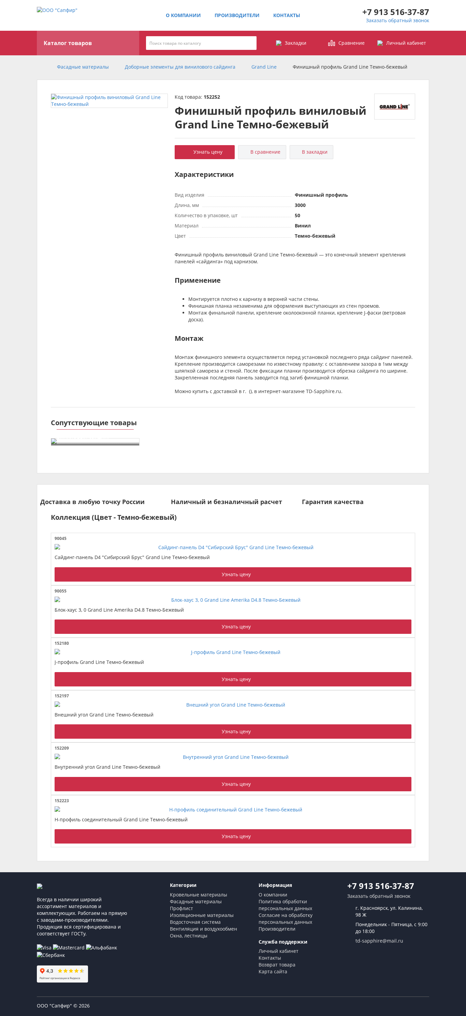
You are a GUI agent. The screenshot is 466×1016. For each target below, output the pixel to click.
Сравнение (351, 43)
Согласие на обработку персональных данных (285, 918)
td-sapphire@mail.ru (379, 940)
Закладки (295, 43)
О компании (183, 15)
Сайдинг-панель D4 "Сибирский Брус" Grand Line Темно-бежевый (132, 557)
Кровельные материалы (198, 894)
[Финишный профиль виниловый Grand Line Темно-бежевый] (109, 101)
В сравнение (264, 152)
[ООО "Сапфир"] (41, 885)
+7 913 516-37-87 (395, 12)
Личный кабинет (406, 43)
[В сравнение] (402, 538)
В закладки (313, 152)
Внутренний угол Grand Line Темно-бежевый (107, 767)
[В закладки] (408, 538)
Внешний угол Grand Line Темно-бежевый (104, 714)
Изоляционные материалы (202, 915)
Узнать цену (206, 152)
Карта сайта (273, 971)
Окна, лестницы (188, 935)
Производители (237, 15)
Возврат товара (277, 964)
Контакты (286, 15)
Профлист (181, 908)
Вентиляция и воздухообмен (203, 928)
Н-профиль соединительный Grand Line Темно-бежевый (121, 819)
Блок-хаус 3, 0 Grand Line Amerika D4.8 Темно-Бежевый (119, 610)
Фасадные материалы (196, 901)
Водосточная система (195, 922)
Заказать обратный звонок (397, 20)
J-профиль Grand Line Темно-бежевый (99, 662)
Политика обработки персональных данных (285, 904)
